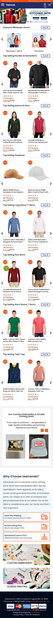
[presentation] (2, 39)
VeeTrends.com (26, 610)
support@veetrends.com (40, 601)
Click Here (15, 1)
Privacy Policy (18, 614)
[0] (49, 4)
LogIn (45, 7)
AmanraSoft (35, 612)
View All (45, 28)
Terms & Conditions (32, 614)
